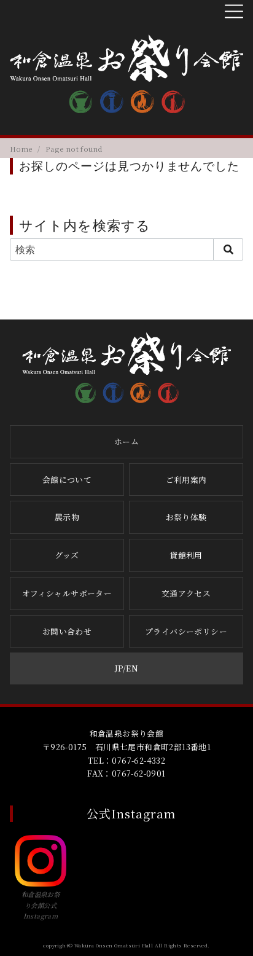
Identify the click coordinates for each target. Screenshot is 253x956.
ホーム (126, 441)
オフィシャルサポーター (67, 593)
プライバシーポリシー (186, 631)
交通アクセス (186, 593)
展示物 (67, 517)
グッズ (67, 555)
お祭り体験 (186, 517)
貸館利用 (186, 555)
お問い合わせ (66, 631)
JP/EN (126, 668)
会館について (66, 479)
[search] (228, 249)
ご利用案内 (186, 479)
